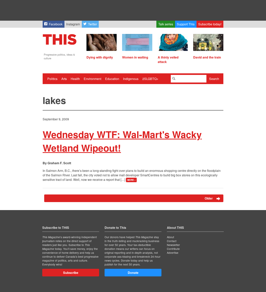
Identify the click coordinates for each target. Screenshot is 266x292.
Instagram (73, 24)
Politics (52, 78)
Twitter (92, 24)
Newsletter (173, 245)
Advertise (172, 253)
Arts (64, 78)
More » (131, 179)
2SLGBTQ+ (150, 78)
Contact (171, 241)
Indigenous (130, 78)
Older (209, 198)
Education (112, 78)
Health (75, 78)
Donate (133, 272)
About (170, 237)
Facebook (56, 24)
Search (214, 78)
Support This (186, 24)
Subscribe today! (209, 24)
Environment (92, 78)
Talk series (165, 24)
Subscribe (70, 272)
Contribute (173, 249)
